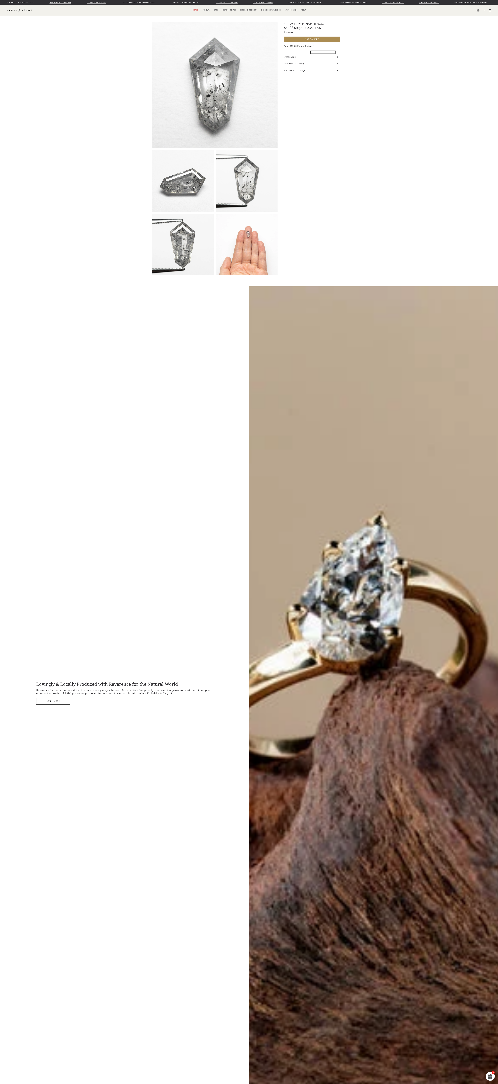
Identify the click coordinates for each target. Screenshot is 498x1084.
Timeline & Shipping (294, 63)
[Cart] (490, 10)
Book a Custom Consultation (60, 2)
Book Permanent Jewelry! (96, 2)
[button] (206, 10)
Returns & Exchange (295, 70)
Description (290, 57)
